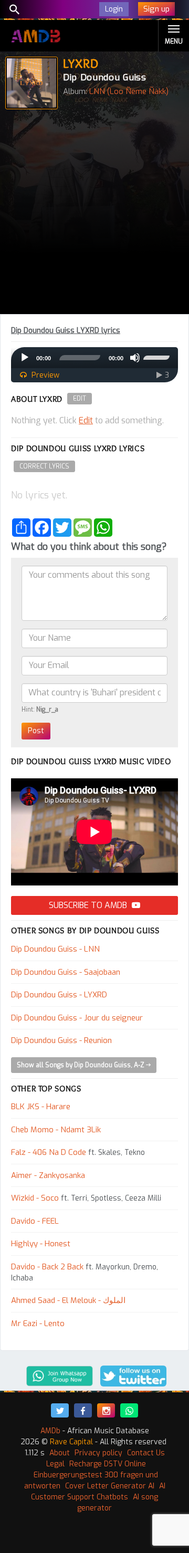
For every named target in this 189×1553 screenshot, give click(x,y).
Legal (55, 1464)
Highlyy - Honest (40, 1243)
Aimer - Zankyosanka (48, 1175)
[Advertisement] (94, 214)
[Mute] (135, 357)
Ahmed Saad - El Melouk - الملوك (68, 1300)
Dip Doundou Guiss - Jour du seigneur (77, 1018)
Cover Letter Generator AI (109, 1486)
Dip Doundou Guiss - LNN (55, 949)
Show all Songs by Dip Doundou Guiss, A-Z (81, 1065)
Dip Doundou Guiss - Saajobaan (65, 972)
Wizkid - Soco (35, 1198)
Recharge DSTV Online (107, 1464)
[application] (94, 357)
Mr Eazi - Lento (38, 1323)
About (59, 1453)
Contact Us (146, 1453)
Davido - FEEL (35, 1221)
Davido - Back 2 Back (47, 1267)
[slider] (158, 356)
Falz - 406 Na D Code (48, 1152)
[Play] (24, 357)
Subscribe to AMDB (89, 905)
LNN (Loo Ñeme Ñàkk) (129, 91)
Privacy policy (98, 1453)
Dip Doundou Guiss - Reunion (61, 1040)
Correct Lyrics (44, 466)
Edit (79, 398)
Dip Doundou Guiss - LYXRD (59, 994)
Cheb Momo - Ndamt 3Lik (56, 1129)
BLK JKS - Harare (40, 1106)
